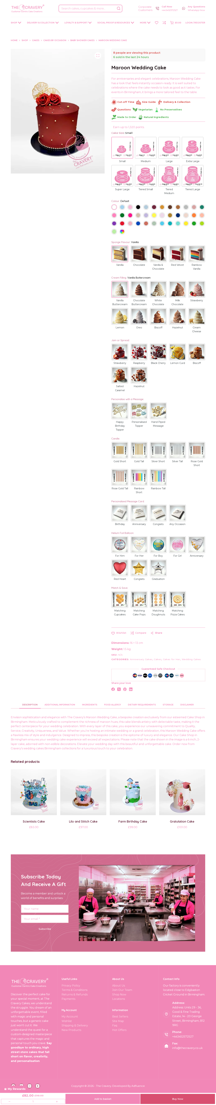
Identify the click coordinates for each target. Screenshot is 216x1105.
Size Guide (149, 102)
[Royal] (138, 224)
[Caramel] (162, 207)
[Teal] (170, 224)
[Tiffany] (178, 224)
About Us (118, 985)
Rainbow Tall (158, 488)
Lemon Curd (177, 363)
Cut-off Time (125, 102)
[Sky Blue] (162, 224)
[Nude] (186, 215)
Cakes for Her (171, 659)
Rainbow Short (139, 490)
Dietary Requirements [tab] (142, 704)
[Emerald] (202, 207)
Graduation (158, 579)
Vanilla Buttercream (120, 302)
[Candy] (114, 215)
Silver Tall (177, 461)
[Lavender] (146, 215)
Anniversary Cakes (141, 659)
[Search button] (118, 8)
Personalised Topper (139, 423)
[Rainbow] (122, 232)
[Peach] (202, 215)
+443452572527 (170, 10)
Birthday (120, 524)
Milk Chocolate (177, 302)
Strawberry (196, 300)
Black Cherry (158, 363)
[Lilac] (162, 215)
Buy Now (177, 1098)
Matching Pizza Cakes (177, 612)
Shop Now (119, 994)
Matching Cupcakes (120, 612)
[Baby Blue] (122, 207)
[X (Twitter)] (119, 689)
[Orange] (194, 215)
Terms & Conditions (74, 990)
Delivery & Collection (41, 22)
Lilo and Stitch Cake (83, 821)
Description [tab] (30, 704)
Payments (68, 998)
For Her (139, 555)
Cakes (157, 659)
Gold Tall (139, 461)
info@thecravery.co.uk (187, 1048)
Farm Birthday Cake (132, 821)
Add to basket (102, 1098)
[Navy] (178, 215)
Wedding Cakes (191, 659)
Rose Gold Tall (120, 488)
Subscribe (45, 928)
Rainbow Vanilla (197, 266)
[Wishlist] (156, 22)
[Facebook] (113, 689)
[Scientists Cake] (34, 792)
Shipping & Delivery (75, 1025)
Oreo (139, 327)
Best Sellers (120, 1016)
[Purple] (114, 224)
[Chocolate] (170, 207)
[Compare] (164, 22)
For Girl (177, 555)
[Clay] (178, 207)
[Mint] (114, 232)
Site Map (118, 1021)
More (143, 22)
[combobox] (87, 8)
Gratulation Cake (182, 821)
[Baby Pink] (130, 207)
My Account (70, 1016)
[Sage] (154, 224)
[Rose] (130, 224)
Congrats (158, 524)
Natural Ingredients (156, 117)
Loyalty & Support (76, 22)
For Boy (158, 555)
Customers (145, 10)
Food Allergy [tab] (112, 704)
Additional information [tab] (60, 704)
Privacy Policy (71, 985)
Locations (118, 998)
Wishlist (67, 1021)
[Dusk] (194, 207)
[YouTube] (37, 1086)
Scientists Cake (34, 821)
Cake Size (122, 132)
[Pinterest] (125, 689)
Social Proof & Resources (113, 22)
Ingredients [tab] (89, 704)
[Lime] (202, 224)
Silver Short (158, 461)
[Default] (114, 207)
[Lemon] (154, 215)
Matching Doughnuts (158, 612)
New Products (71, 1030)
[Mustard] (170, 215)
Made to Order (126, 117)
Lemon (120, 327)
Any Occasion (177, 524)
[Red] (122, 224)
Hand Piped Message (158, 423)
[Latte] (138, 215)
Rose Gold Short (197, 463)
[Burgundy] (154, 207)
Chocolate (139, 264)
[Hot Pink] (130, 215)
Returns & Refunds (75, 994)
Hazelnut (177, 327)
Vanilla (120, 264)
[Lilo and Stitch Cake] (83, 792)
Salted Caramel (120, 388)
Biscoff (158, 327)
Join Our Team (122, 990)
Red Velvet (177, 264)
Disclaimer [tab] (187, 704)
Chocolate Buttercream (139, 302)
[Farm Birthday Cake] (133, 792)
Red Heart (120, 579)
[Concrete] (186, 207)
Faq (114, 1025)
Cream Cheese (196, 329)
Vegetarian (145, 109)
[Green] (194, 224)
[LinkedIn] (130, 689)
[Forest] (122, 215)
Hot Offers (119, 1030)
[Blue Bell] (146, 207)
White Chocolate (158, 302)
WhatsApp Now (196, 10)
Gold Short (120, 461)
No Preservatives (171, 109)
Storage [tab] (168, 704)
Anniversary (139, 524)
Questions (124, 109)
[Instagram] (29, 1086)
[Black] (138, 207)
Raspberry (139, 363)
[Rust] (146, 224)
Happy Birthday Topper (120, 425)
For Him (120, 555)
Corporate (145, 6)
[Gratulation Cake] (182, 792)
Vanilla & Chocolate (158, 266)
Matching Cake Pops (139, 612)
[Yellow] (186, 224)
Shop (14, 22)
